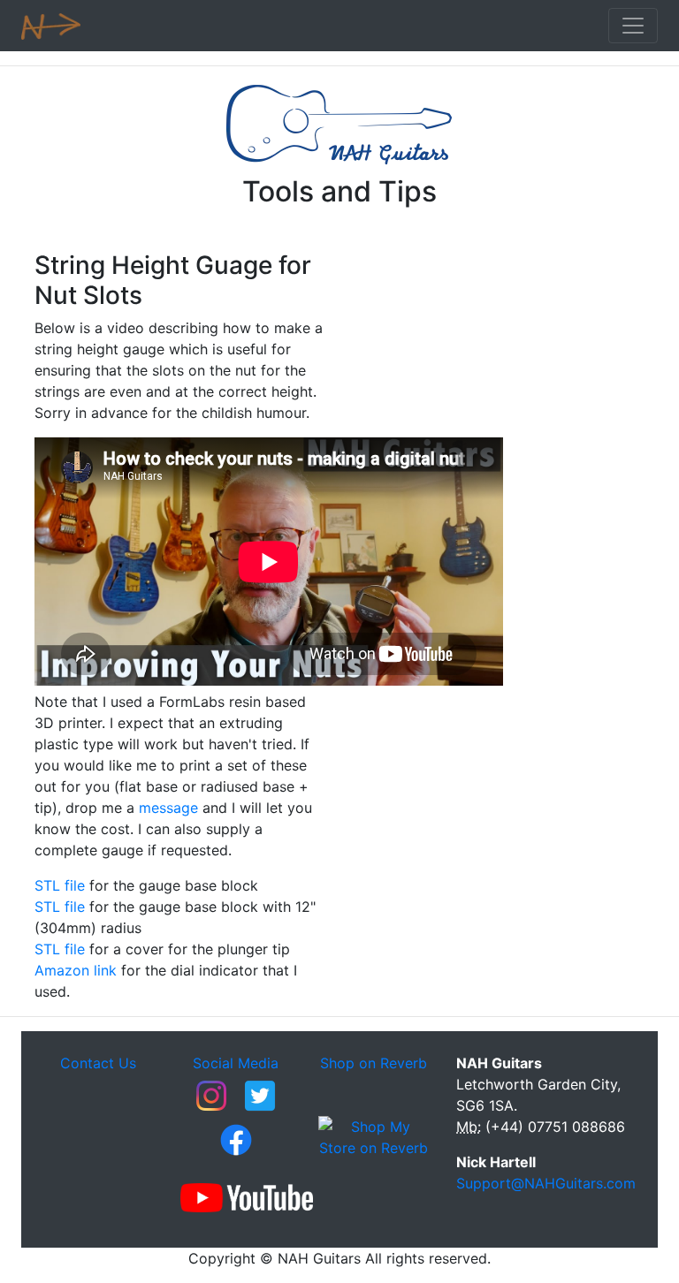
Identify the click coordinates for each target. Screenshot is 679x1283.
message (168, 807)
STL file (61, 885)
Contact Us (98, 1063)
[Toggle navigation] (633, 25)
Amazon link (75, 970)
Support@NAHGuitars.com (546, 1183)
